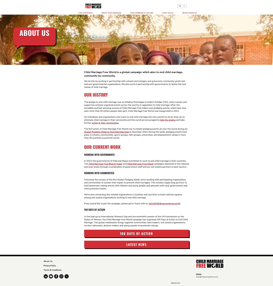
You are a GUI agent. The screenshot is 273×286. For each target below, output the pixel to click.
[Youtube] (51, 276)
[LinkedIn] (46, 276)
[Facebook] (56, 276)
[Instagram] (61, 276)
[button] (108, 13)
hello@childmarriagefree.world (207, 277)
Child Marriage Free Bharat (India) (105, 163)
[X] (67, 276)
